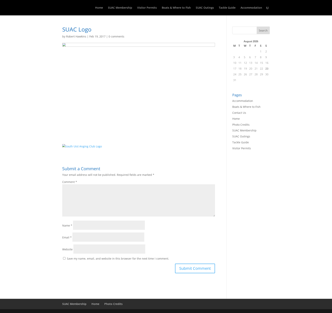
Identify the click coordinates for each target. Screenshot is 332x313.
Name (67, 225)
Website (67, 249)
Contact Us (239, 113)
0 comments (116, 36)
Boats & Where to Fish (176, 7)
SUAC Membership (120, 7)
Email (67, 237)
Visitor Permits (147, 7)
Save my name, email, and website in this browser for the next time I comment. (118, 258)
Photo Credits (241, 124)
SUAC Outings (205, 7)
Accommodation (251, 7)
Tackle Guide (227, 7)
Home (99, 7)
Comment (69, 182)
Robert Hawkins (76, 36)
